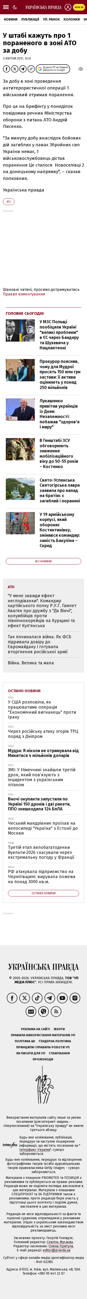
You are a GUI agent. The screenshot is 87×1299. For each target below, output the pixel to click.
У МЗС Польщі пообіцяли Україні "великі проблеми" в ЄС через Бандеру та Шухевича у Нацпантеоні (59, 335)
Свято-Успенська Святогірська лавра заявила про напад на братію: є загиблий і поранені (60, 490)
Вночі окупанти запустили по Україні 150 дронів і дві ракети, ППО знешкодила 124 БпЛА (39, 804)
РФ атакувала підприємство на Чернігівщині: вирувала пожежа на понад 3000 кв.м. (41, 876)
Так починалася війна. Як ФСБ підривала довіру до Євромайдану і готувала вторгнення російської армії (39, 644)
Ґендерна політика (55, 1041)
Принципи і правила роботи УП (43, 1047)
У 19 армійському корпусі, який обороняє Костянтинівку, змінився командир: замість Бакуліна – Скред (60, 530)
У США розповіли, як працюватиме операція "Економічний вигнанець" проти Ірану (42, 709)
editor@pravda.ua (56, 1250)
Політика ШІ (25, 1041)
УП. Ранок (51, 19)
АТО (9, 201)
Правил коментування (24, 294)
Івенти (59, 1029)
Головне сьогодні (25, 313)
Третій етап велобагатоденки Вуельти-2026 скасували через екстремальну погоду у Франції (41, 852)
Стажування (59, 1053)
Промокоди (43, 1059)
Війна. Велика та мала (31, 663)
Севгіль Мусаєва (60, 1242)
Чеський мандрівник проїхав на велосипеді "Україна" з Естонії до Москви (43, 828)
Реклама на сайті (35, 1029)
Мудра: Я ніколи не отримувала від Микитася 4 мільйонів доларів (43, 753)
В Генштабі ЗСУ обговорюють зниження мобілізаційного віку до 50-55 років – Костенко (59, 453)
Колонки (72, 19)
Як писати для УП (30, 1053)
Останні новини (24, 691)
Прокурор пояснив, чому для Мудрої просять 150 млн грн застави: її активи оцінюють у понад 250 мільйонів (60, 374)
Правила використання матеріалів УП (43, 1035)
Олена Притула (61, 1246)
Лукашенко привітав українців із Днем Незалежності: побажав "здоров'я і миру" (60, 414)
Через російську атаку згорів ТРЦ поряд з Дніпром (43, 734)
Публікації (30, 19)
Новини (10, 19)
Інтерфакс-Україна (34, 1150)
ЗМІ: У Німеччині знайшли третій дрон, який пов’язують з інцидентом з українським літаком (41, 777)
